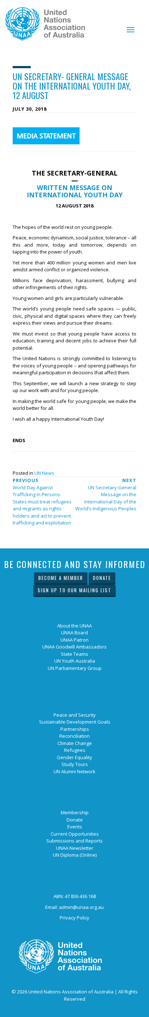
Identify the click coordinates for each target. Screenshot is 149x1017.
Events (74, 826)
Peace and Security (75, 715)
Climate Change (75, 743)
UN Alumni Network (74, 771)
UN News (44, 473)
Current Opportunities (75, 834)
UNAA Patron (74, 640)
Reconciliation (74, 736)
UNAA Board (74, 632)
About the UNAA (74, 625)
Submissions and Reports (74, 840)
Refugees (74, 750)
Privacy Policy (74, 917)
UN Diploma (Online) (75, 855)
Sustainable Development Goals (74, 722)
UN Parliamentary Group (75, 668)
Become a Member (60, 577)
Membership (75, 812)
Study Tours (74, 764)
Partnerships (74, 729)
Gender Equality (74, 757)
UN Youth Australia (74, 661)
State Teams (74, 654)
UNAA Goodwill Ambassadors (74, 646)
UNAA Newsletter (74, 848)
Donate (102, 577)
